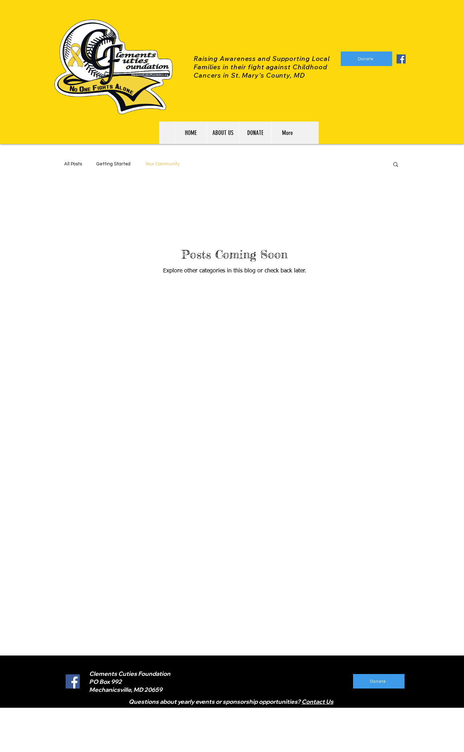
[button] (395, 165)
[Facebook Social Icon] (401, 58)
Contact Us (318, 701)
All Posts (73, 164)
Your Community (162, 164)
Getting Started (113, 164)
